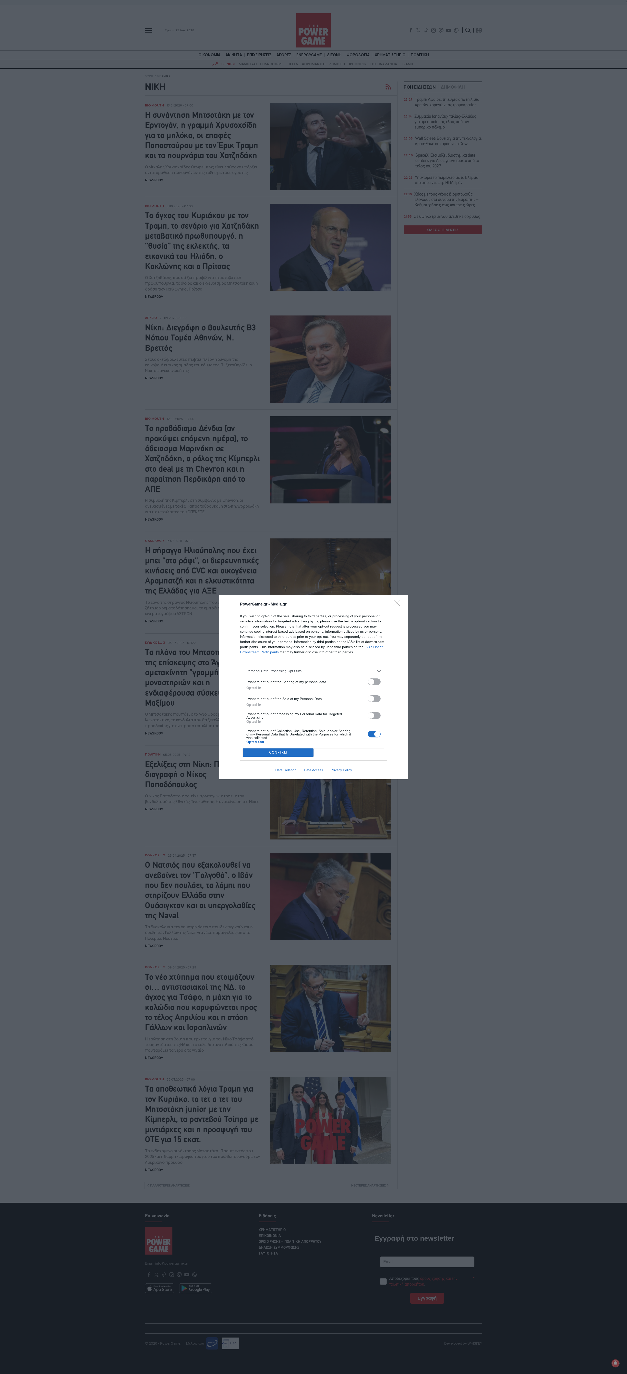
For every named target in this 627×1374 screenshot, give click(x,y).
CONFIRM (278, 752)
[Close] (398, 604)
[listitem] (313, 671)
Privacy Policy (341, 770)
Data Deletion (285, 770)
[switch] (374, 681)
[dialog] (313, 687)
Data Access (313, 770)
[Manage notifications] (615, 1363)
